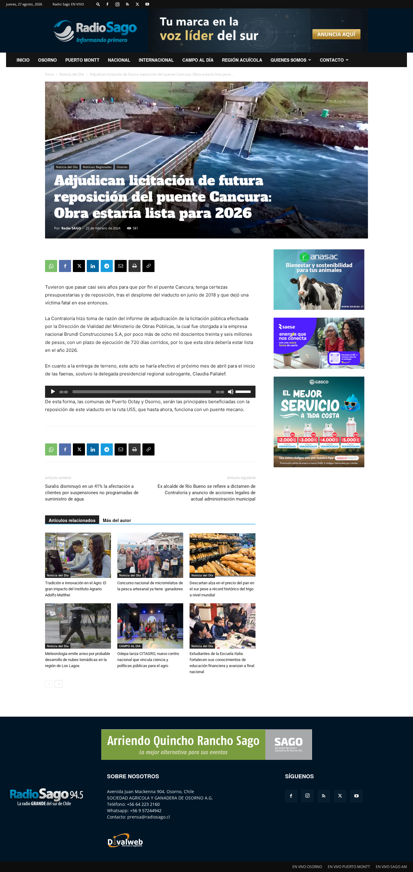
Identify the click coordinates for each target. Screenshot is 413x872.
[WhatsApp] (51, 266)
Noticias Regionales (97, 167)
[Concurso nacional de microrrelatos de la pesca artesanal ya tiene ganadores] (150, 555)
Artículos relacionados (72, 520)
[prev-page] (49, 684)
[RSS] (127, 4)
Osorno (47, 60)
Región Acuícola (242, 60)
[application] (150, 392)
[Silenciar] (231, 392)
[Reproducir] (53, 392)
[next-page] (58, 684)
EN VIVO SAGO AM (391, 866)
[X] (137, 4)
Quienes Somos (288, 60)
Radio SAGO (71, 228)
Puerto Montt (82, 60)
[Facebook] (107, 4)
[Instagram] (117, 4)
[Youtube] (147, 4)
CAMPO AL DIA (130, 646)
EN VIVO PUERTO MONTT (349, 866)
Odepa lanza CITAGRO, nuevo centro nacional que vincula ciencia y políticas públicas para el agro (148, 659)
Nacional (119, 60)
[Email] (121, 266)
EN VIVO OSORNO (307, 866)
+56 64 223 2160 (143, 804)
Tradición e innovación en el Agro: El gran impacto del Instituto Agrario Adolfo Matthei (75, 589)
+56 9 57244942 (145, 810)
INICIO (23, 60)
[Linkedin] (93, 266)
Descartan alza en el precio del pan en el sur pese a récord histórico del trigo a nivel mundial (222, 589)
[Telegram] (107, 266)
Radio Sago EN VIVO (68, 4)
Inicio (49, 74)
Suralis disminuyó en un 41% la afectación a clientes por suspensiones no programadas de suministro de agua (91, 493)
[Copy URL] (148, 266)
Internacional (156, 60)
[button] (98, 4)
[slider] (244, 391)
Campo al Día (197, 60)
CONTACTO (332, 60)
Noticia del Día (72, 74)
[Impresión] (134, 266)
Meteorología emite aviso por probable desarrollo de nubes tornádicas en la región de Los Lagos (77, 659)
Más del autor (117, 520)
